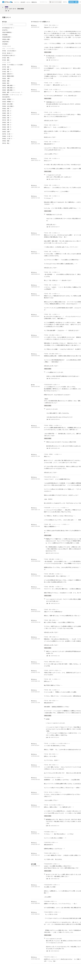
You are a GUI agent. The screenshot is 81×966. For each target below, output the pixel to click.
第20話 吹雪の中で (49, 670)
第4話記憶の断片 (48, 384)
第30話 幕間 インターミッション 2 (53, 507)
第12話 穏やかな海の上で (50, 777)
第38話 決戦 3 (48, 284)
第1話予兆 (47, 957)
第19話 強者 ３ (49, 679)
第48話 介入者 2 (49, 89)
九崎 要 (48, 60)
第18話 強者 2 (48, 689)
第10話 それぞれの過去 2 (50, 804)
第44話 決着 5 (48, 158)
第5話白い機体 (48, 853)
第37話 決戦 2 (48, 293)
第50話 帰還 (48, 66)
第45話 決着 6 (48, 141)
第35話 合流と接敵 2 (50, 335)
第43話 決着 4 (48, 185)
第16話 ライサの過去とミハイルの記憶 (53, 743)
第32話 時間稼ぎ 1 (49, 454)
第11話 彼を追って (49, 792)
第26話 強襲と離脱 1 (50, 586)
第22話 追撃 (48, 636)
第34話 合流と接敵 (49, 353)
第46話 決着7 (48, 125)
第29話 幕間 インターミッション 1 (53, 524)
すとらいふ (34, 25)
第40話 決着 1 (48, 251)
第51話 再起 (48, 25)
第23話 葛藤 (48, 620)
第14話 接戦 (48, 754)
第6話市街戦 (47, 842)
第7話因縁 (47, 831)
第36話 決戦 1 (48, 314)
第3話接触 (47, 901)
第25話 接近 (48, 609)
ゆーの (32, 384)
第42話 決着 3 (48, 196)
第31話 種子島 (48, 476)
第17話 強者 (48, 700)
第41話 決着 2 (48, 232)
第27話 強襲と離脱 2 (50, 573)
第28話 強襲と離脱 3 (50, 559)
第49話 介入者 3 (49, 82)
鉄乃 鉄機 (33, 864)
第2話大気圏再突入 (49, 912)
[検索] (50, 2)
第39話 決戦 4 (48, 272)
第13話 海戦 (48, 764)
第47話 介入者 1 (49, 112)
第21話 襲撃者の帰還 (50, 661)
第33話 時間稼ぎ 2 (49, 425)
